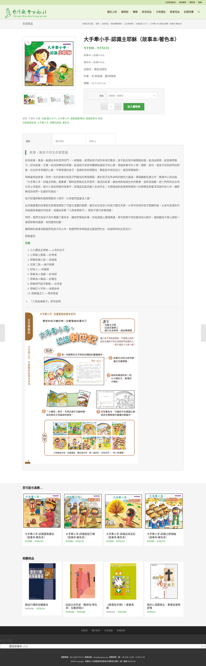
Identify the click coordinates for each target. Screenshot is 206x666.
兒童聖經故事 (29, 122)
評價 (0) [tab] (100, 141)
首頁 (97, 24)
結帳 (200, 2)
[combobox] (103, 646)
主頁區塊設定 (170, 2)
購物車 (192, 2)
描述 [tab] (37, 141)
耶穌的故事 (55, 122)
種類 (101, 96)
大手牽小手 (63, 118)
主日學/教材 (129, 24)
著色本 (65, 122)
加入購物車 (133, 106)
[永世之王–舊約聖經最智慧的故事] (2, 333)
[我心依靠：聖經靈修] (203, 333)
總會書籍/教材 (116, 24)
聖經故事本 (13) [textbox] (102, 646)
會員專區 (182, 2)
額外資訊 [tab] (69, 141)
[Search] (199, 12)
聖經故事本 (91, 118)
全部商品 (28, 23)
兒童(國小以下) (142, 24)
